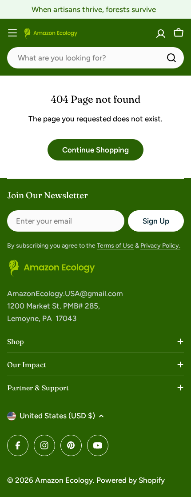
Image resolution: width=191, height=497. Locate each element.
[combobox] (95, 57)
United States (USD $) (57, 415)
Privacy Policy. (160, 245)
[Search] (171, 57)
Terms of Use (115, 245)
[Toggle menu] (12, 33)
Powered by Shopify (130, 480)
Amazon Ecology (64, 480)
